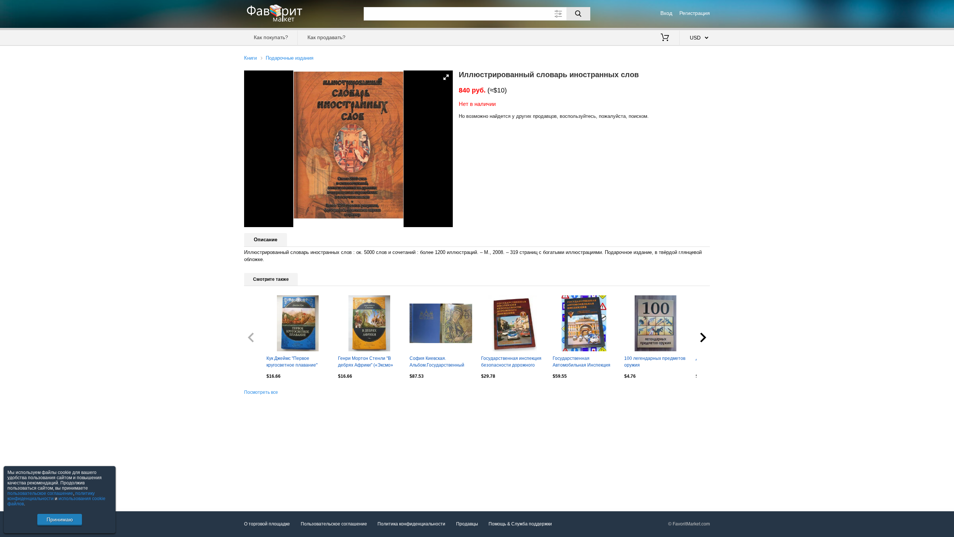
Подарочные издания (289, 58)
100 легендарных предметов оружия (654, 362)
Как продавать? (326, 37)
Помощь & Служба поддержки (520, 524)
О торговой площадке (267, 524)
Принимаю (60, 519)
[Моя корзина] (665, 38)
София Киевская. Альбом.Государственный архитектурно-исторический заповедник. (439, 362)
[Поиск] (578, 14)
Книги (250, 58)
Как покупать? (271, 37)
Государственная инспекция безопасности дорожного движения (511, 362)
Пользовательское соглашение (334, 524)
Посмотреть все (261, 392)
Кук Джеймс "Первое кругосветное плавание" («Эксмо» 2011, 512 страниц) (297, 362)
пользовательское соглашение (40, 493)
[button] (446, 77)
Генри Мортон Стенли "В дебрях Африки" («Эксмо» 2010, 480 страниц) (365, 362)
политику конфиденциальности (51, 496)
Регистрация (694, 13)
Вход (666, 13)
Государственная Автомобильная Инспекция (581, 362)
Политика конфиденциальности (411, 524)
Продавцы (467, 524)
